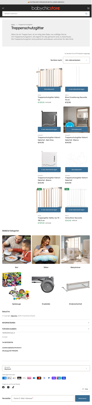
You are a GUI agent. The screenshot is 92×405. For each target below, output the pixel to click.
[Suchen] (85, 13)
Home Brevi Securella (72, 217)
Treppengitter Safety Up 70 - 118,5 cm (48, 218)
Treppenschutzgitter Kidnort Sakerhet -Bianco (74, 137)
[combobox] (45, 13)
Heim (13, 25)
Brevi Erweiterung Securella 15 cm (75, 97)
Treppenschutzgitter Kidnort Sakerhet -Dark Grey (47, 138)
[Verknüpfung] (45, 2)
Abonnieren (81, 398)
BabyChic (14, 316)
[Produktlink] (49, 85)
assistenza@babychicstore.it (11, 348)
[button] (3, 8)
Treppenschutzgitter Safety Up (48, 97)
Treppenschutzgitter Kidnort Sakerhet (72, 179)
